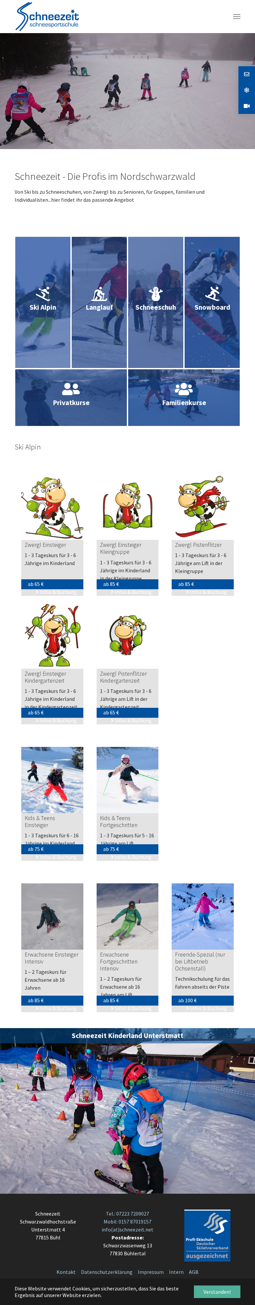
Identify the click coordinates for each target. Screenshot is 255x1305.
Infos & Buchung (58, 592)
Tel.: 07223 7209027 (127, 1213)
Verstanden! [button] (217, 1291)
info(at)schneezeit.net (127, 1229)
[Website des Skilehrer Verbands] (207, 1234)
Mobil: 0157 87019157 (127, 1221)
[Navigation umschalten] (236, 16)
